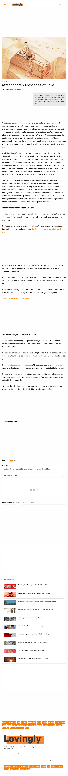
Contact (49, 754)
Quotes (57, 722)
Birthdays (45, 725)
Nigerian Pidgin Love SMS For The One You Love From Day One (35, 609)
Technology (5, 728)
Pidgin (4, 725)
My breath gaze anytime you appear (18, 365)
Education (33, 725)
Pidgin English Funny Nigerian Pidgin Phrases (30, 618)
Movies (9, 725)
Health (27, 728)
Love (9, 81)
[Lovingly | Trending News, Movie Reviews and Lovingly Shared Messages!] (17, 5)
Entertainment (12, 722)
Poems (4, 722)
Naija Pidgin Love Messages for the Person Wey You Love (34, 593)
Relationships (32, 722)
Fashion (39, 725)
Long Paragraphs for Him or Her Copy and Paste (31, 650)
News (13, 725)
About (19, 754)
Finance (19, 725)
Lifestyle (44, 722)
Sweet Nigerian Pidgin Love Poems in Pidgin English (32, 642)
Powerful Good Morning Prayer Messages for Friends (33, 658)
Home (3, 81)
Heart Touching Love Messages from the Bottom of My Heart (35, 634)
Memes (63, 722)
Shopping (58, 725)
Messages (51, 722)
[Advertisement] (34, 22)
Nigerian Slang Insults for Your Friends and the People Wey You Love (37, 601)
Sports (39, 722)
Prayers (22, 728)
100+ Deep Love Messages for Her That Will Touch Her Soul (34, 585)
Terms (48, 757)
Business (52, 725)
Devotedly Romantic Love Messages (16, 299)
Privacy (19, 757)
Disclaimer (19, 760)
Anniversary (25, 725)
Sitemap (49, 760)
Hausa (16, 728)
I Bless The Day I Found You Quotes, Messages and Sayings (34, 626)
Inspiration (24, 722)
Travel (11, 728)
